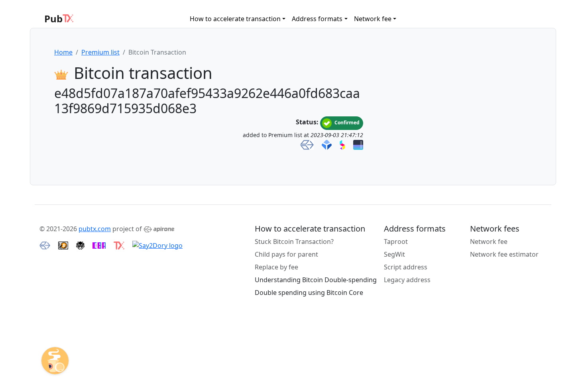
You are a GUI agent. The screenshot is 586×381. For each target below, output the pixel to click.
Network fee (372, 18)
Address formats (317, 18)
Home (63, 52)
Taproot (396, 241)
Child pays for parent (286, 254)
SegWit (394, 254)
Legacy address (407, 279)
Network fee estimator (504, 254)
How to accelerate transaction (235, 18)
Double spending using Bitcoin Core (309, 292)
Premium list (100, 52)
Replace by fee (276, 267)
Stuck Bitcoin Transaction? (294, 241)
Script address (405, 267)
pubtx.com (95, 228)
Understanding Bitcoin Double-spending (316, 279)
